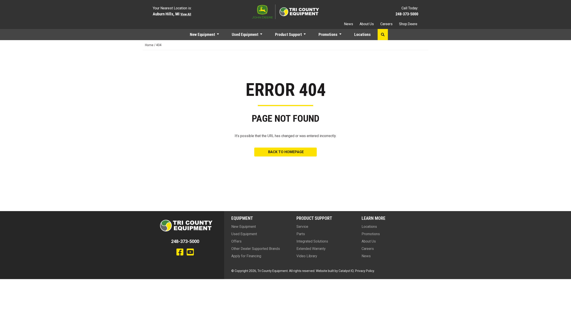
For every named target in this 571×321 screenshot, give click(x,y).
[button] (220, 34)
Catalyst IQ (346, 271)
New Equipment (202, 34)
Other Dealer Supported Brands (255, 249)
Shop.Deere (408, 24)
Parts (300, 234)
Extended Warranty (311, 249)
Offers (236, 241)
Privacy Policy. (365, 271)
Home (149, 45)
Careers (386, 24)
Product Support (288, 34)
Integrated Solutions (312, 241)
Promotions (328, 34)
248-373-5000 (406, 14)
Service (302, 226)
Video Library (306, 256)
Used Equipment (245, 34)
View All (185, 14)
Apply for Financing (246, 256)
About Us (367, 24)
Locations (362, 34)
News (348, 24)
